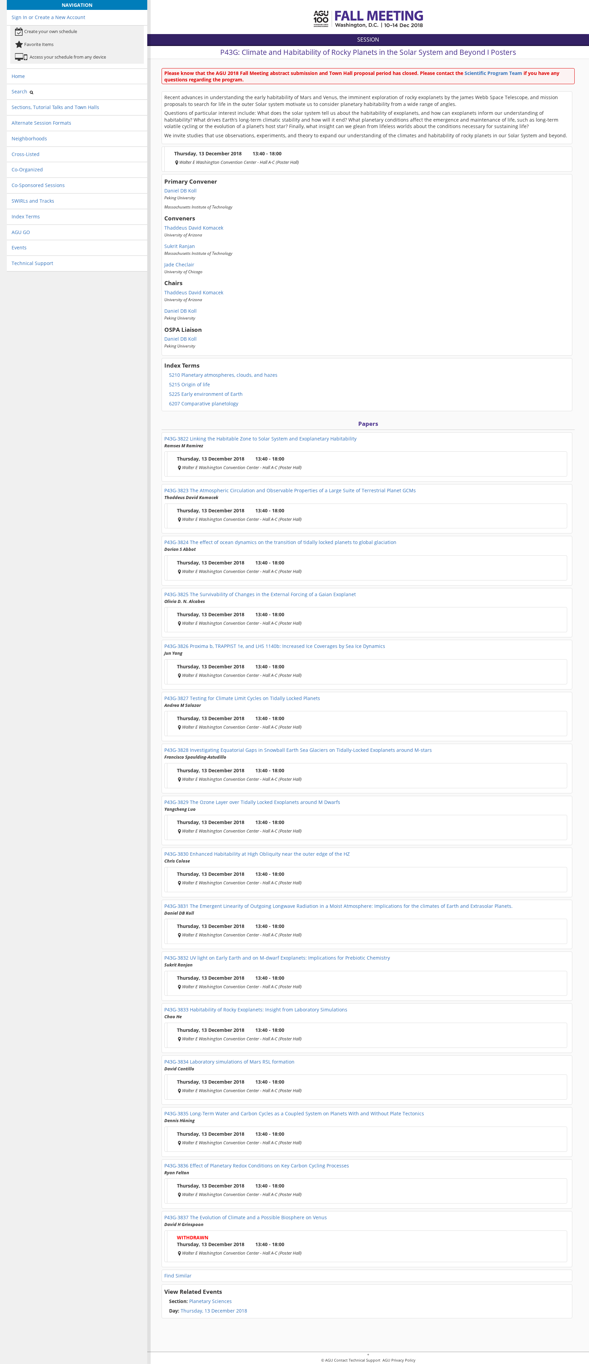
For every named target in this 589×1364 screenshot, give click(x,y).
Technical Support (32, 263)
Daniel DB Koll (180, 190)
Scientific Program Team (493, 73)
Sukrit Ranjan (179, 246)
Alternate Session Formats (41, 123)
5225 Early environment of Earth (206, 394)
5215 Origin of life (189, 384)
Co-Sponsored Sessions (38, 185)
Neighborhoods (29, 138)
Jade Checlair (179, 264)
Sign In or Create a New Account (48, 17)
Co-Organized (27, 169)
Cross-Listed (26, 154)
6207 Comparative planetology (203, 403)
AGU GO (21, 232)
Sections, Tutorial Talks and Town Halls (55, 107)
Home (18, 76)
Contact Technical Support (357, 1360)
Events (19, 247)
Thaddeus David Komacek (193, 228)
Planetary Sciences (200, 1301)
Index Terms (26, 216)
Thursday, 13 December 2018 (214, 1310)
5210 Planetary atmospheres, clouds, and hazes (223, 375)
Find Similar (178, 1275)
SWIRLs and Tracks (33, 201)
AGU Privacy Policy (398, 1360)
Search (20, 91)
